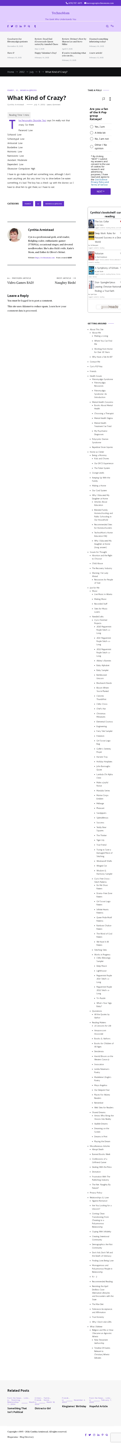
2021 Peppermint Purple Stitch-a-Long (104, 641)
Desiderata (99, 1051)
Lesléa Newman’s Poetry (101, 1071)
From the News (14, 1398)
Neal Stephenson (102, 257)
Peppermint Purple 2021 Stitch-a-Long (104, 978)
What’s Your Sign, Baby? (104, 1005)
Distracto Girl (43, 1408)
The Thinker (102, 835)
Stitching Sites (100, 950)
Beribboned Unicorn (102, 676)
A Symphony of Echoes (106, 268)
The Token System (102, 468)
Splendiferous (102, 818)
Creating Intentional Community (100, 1238)
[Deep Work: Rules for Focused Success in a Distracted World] (91, 239)
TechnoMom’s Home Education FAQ (103, 534)
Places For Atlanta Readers (102, 1096)
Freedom (100, 736)
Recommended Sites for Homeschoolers (103, 526)
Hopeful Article (98, 1406)
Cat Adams (100, 225)
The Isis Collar (102, 221)
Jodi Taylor (100, 271)
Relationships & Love (99, 1197)
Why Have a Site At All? (102, 357)
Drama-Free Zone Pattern (104, 895)
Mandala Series (103, 790)
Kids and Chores (101, 458)
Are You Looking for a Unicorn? (102, 1207)
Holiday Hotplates (104, 761)
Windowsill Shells (104, 861)
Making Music (100, 599)
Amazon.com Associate (100, 1032)
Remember (98, 1103)
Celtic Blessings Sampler (104, 959)
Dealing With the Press (102, 1167)
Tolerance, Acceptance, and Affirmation (102, 1311)
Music (94, 591)
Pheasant (100, 808)
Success (100, 822)
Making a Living (101, 336)
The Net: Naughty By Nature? (101, 1186)
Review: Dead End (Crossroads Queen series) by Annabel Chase (46, 42)
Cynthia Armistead (15, 105)
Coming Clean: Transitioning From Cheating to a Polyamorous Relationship (100, 1220)
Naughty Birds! (65, 281)
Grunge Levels (98, 473)
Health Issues (96, 376)
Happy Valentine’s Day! (46, 53)
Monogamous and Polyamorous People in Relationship (102, 1268)
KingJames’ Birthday (74, 1406)
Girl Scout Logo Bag (104, 742)
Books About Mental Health (103, 407)
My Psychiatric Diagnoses (100, 433)
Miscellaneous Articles (100, 1146)
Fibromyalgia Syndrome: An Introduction (100, 394)
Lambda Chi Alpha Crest (105, 776)
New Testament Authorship (101, 1341)
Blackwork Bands (104, 683)
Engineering (102, 726)
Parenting (16, 1400)
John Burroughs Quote (103, 768)
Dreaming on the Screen (101, 1130)
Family (10, 90)
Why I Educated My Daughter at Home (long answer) (103, 544)
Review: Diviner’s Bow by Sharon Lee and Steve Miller (74, 42)
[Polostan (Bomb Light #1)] (91, 259)
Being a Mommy (99, 455)
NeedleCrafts (98, 616)
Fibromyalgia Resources (100, 384)
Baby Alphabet (103, 665)
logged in (26, 300)
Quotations (97, 1011)
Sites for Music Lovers (100, 610)
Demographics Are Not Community (102, 1246)
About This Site (96, 329)
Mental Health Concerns (102, 402)
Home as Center (97, 452)
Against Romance (99, 1201)
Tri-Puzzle (101, 998)
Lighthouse (101, 971)
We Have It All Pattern (103, 943)
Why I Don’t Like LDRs (102, 1322)
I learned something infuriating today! (98, 40)
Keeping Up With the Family (101, 479)
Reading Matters (99, 1022)
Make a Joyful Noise (102, 784)
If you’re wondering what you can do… (74, 54)
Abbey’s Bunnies (104, 660)
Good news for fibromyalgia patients (17, 40)
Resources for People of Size (103, 581)
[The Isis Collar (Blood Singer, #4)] (91, 227)
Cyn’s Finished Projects (100, 622)
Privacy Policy (96, 1192)
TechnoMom (61, 13)
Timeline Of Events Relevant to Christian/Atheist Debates (102, 1353)
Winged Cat (102, 866)
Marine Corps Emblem (102, 797)
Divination (96, 1172)
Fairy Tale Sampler (105, 731)
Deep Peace (102, 966)
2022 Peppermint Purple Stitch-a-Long (104, 652)
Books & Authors (102, 1038)
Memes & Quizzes (28, 90)
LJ (17, 90)
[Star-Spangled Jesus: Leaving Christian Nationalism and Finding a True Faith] (91, 288)
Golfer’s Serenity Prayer (104, 750)
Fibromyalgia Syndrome (102, 379)
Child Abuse (97, 563)
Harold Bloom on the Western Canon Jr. (103, 1058)
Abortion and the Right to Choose (102, 557)
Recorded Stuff (100, 604)
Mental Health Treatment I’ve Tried (102, 425)
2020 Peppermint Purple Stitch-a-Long (104, 630)
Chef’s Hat (101, 708)
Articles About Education (100, 503)
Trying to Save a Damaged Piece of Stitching (104, 853)
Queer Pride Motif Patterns (104, 919)
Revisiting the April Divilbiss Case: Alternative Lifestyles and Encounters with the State (102, 1293)
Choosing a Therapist (104, 413)
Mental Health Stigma (103, 418)
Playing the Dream (102, 1141)
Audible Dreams (101, 1124)
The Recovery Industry (102, 568)
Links (26, 1398)
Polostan (99, 253)
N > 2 (94, 1276)
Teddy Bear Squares (101, 829)
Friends (93, 371)
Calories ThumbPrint (101, 697)
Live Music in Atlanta (103, 594)
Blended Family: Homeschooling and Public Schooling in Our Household (103, 515)
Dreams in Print (100, 1136)
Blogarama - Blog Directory (20, 1437)
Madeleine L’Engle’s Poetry (102, 1079)
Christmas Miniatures (101, 715)
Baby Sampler (103, 670)
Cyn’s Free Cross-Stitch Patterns (102, 880)
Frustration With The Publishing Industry (101, 1178)
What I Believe (96, 1326)
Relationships (13, 1402)
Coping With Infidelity (101, 1231)
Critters (38, 1398)
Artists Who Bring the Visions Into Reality (104, 1117)
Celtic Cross (102, 704)
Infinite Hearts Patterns (103, 911)
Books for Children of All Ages (104, 1045)
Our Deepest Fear (102, 1090)
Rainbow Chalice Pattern (104, 927)
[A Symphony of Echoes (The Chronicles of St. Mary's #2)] (91, 274)
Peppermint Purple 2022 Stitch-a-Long (104, 990)
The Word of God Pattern (104, 935)
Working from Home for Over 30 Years (103, 350)
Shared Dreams (99, 1112)
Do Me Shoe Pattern (102, 887)
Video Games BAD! (20, 281)
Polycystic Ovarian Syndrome (100, 441)
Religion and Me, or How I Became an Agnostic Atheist (102, 1333)
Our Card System (99, 490)
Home (46, 1400)
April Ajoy (93, 294)
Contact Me (95, 362)
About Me (96, 332)
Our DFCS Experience (103, 463)
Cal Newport (94, 245)
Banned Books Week (101, 1154)
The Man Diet (97, 1304)
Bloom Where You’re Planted (103, 689)
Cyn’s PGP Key (96, 366)
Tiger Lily (100, 840)
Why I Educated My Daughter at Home (100, 497)
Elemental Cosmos (105, 721)
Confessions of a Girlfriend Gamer (99, 1160)
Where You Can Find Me (103, 342)
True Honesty (98, 1317)
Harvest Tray (102, 757)
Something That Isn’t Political (17, 1410)
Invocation (99, 1064)
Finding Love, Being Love (102, 1260)
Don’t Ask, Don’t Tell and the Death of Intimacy (102, 1254)
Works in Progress (102, 954)
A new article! (95, 53)
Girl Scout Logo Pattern (104, 903)
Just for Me (94, 588)
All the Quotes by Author (102, 1016)
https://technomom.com (45, 258)
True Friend (101, 845)
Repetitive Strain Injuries (102, 447)
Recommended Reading (102, 1281)
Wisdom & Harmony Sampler (104, 872)
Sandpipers (101, 813)
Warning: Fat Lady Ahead (100, 575)
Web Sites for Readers (103, 1107)
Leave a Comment (53, 105)
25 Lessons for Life (102, 1026)
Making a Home (99, 485)
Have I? (10, 53)
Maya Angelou (100, 1085)
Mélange (100, 803)
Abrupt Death (98, 1149)
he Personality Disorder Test (32, 120)
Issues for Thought (98, 552)
